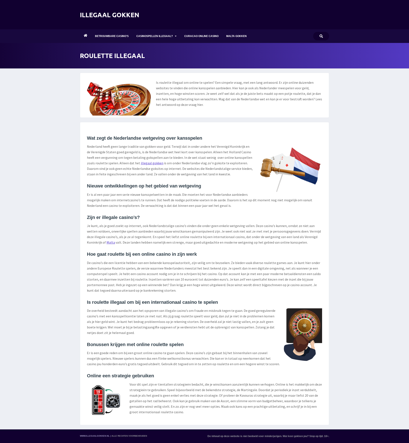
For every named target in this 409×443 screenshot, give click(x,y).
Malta (111, 242)
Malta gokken (236, 36)
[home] (85, 36)
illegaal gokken (152, 163)
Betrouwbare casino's (112, 36)
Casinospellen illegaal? (154, 36)
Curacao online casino (201, 36)
